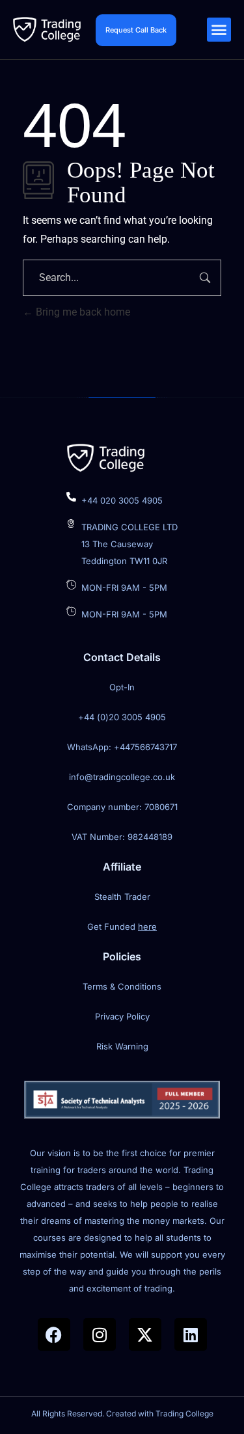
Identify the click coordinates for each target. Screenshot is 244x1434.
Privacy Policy (122, 1016)
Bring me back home (81, 312)
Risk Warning (122, 1046)
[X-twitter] (145, 1334)
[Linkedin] (190, 1334)
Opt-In (122, 687)
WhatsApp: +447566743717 (122, 747)
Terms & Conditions (122, 986)
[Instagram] (99, 1334)
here (147, 926)
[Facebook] (54, 1334)
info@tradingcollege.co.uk (122, 777)
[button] (219, 30)
